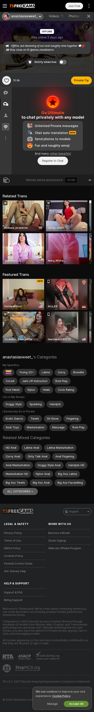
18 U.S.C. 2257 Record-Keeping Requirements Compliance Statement (46, 681)
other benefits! (60, 153)
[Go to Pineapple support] (7, 668)
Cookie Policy (61, 696)
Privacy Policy (13, 533)
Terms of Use (12, 540)
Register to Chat (52, 160)
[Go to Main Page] (28, 5)
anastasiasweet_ (18, 357)
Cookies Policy (13, 555)
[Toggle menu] (5, 6)
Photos (77, 16)
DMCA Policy (12, 548)
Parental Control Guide (18, 563)
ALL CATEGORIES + (20, 491)
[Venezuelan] (8, 372)
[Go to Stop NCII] (28, 668)
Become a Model (59, 533)
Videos (56, 16)
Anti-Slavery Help (15, 571)
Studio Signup (57, 540)
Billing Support (13, 600)
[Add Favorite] (6, 80)
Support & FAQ (13, 592)
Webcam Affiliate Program (64, 548)
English (73, 511)
